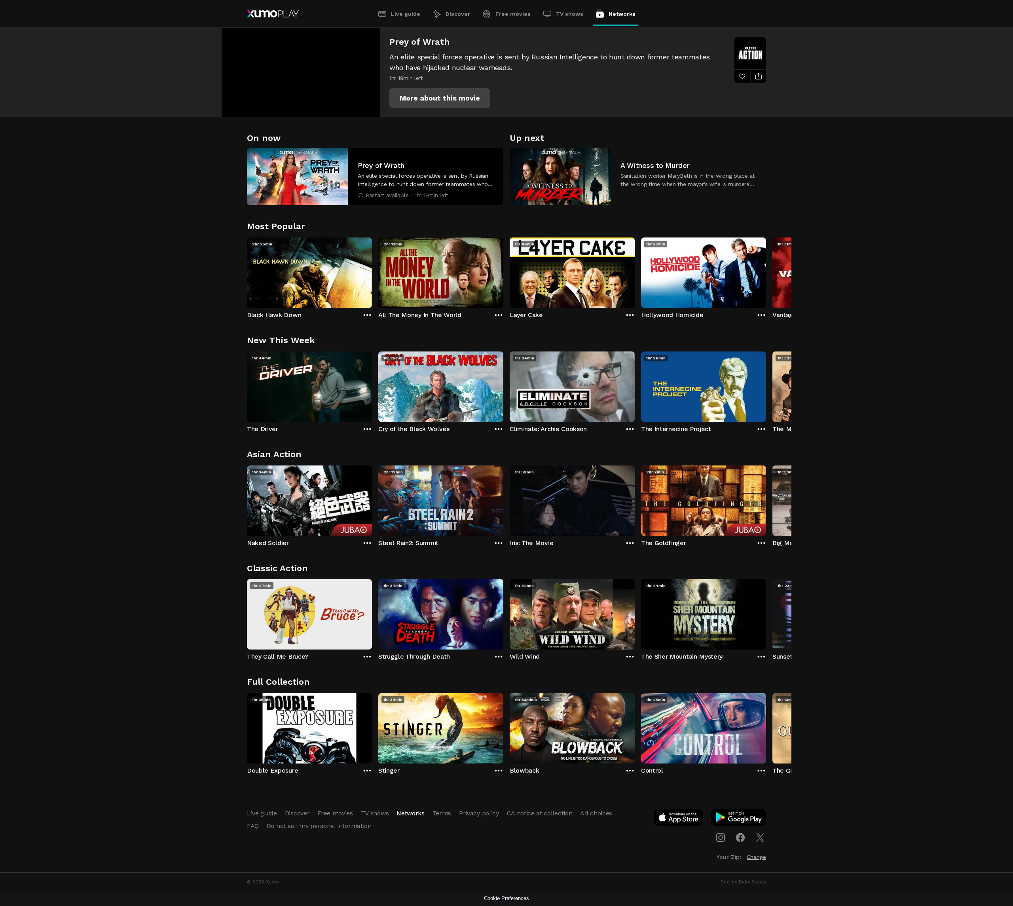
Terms (442, 813)
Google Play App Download (739, 819)
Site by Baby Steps (743, 882)
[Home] (273, 13)
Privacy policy (479, 813)
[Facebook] (740, 837)
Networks (622, 14)
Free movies (513, 14)
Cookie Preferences (506, 898)
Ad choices (596, 813)
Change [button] (756, 857)
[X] (760, 837)
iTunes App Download (679, 819)
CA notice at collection (540, 813)
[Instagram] (721, 837)
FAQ (253, 826)
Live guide (405, 14)
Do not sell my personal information (319, 826)
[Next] (766, 270)
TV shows (569, 14)
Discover (458, 14)
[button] (439, 98)
